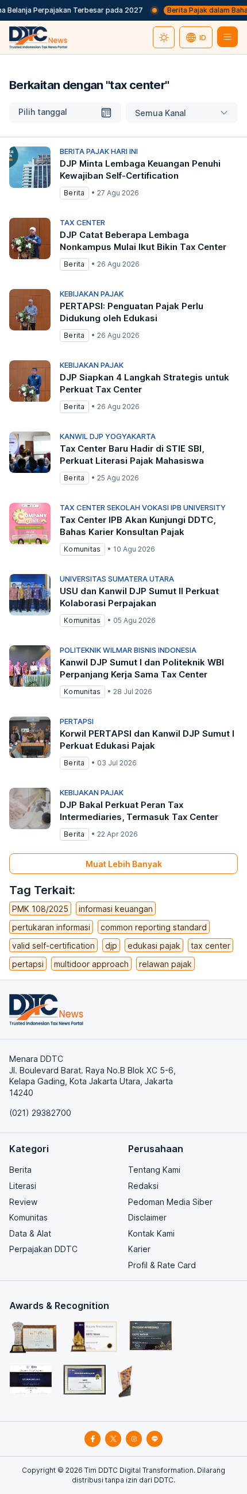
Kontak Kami (151, 1233)
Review (23, 1202)
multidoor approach (91, 964)
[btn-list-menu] (227, 36)
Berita (20, 1170)
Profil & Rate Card (162, 1265)
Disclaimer (147, 1217)
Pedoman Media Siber (170, 1202)
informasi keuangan (116, 909)
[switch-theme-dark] (164, 37)
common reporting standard (154, 927)
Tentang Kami (154, 1170)
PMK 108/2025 (40, 909)
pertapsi (28, 964)
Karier (139, 1249)
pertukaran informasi (51, 927)
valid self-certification (53, 945)
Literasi (22, 1186)
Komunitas (28, 1217)
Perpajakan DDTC (43, 1249)
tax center (210, 945)
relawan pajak (165, 964)
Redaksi (143, 1186)
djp (111, 945)
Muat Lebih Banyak (124, 864)
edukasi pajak (154, 945)
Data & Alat (30, 1233)
